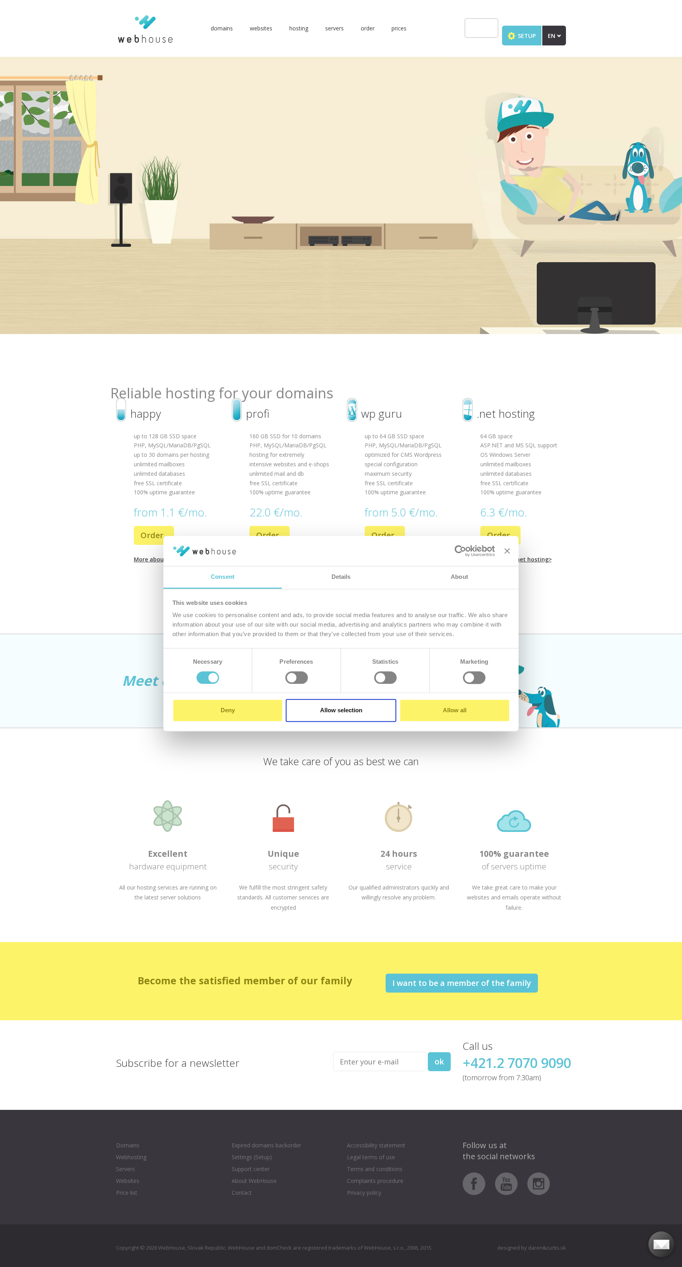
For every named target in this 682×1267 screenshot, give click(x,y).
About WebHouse (254, 1180)
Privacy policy (364, 1192)
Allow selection (341, 710)
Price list (126, 1192)
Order (368, 28)
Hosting (298, 28)
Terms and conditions (375, 1169)
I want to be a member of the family (461, 983)
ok (439, 1061)
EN (552, 35)
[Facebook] (478, 1183)
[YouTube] (510, 1183)
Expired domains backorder (266, 1145)
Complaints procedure (375, 1180)
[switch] (296, 677)
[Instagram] (538, 1183)
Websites (261, 28)
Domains (222, 28)
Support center (251, 1169)
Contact (242, 1192)
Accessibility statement (376, 1145)
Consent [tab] (222, 577)
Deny (228, 710)
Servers (334, 28)
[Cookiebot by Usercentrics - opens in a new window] (460, 551)
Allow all (455, 710)
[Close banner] (507, 551)
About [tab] (459, 577)
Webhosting (131, 1157)
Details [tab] (341, 577)
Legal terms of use (371, 1157)
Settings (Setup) (252, 1157)
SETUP (526, 35)
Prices (399, 28)
